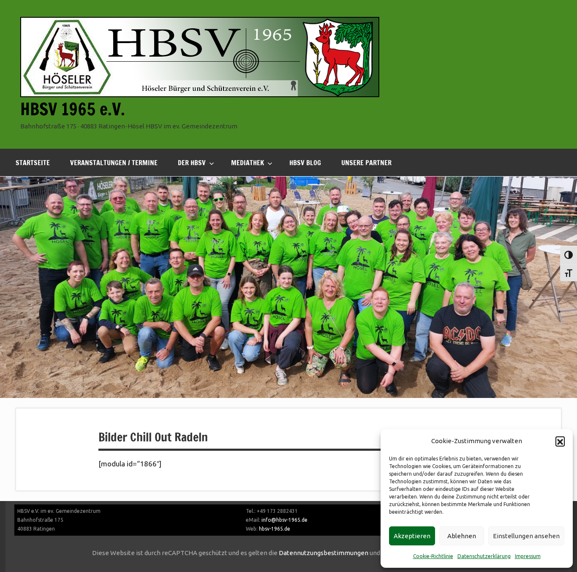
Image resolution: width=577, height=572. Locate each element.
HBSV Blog (305, 162)
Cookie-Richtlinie (433, 556)
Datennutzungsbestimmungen (323, 552)
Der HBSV (192, 162)
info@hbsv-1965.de (284, 520)
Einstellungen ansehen (526, 535)
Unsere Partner (366, 162)
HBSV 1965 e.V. (72, 109)
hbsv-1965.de (274, 528)
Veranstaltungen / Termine (114, 162)
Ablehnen (461, 535)
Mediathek (247, 162)
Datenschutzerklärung (484, 556)
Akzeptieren (412, 535)
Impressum (528, 556)
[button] (560, 441)
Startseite (33, 162)
